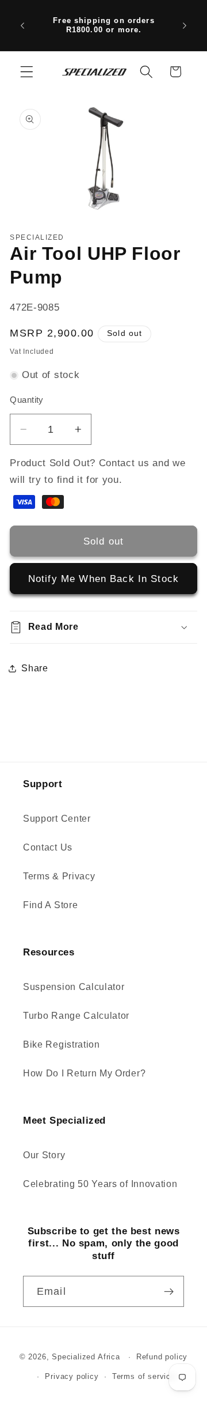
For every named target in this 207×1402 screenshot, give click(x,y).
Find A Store (50, 905)
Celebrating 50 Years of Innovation (100, 1183)
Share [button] (34, 668)
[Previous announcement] (22, 25)
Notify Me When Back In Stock (103, 578)
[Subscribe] (168, 1291)
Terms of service (143, 1377)
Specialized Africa (87, 1357)
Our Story (44, 1155)
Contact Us (47, 847)
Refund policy (161, 1357)
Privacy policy (71, 1377)
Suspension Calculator (74, 986)
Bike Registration (61, 1044)
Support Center (57, 818)
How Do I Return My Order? (84, 1073)
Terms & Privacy (59, 876)
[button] (26, 71)
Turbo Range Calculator (76, 1015)
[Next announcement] (184, 25)
